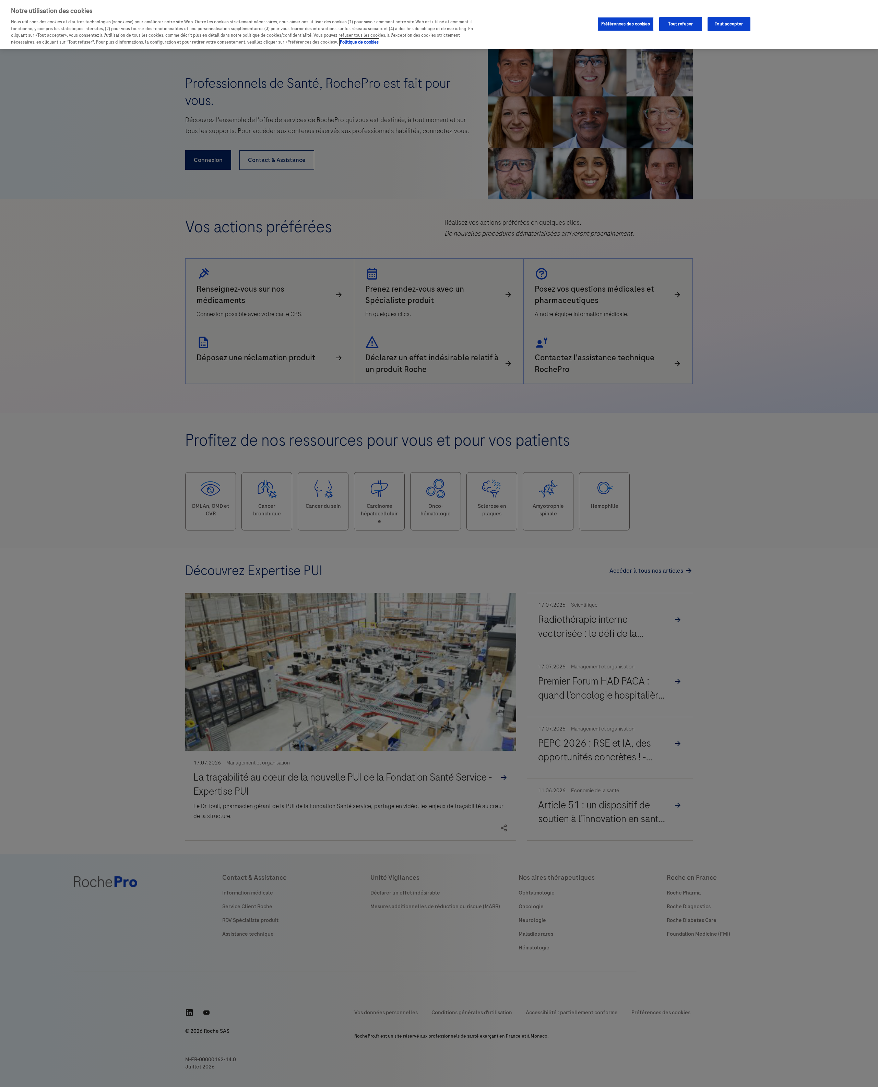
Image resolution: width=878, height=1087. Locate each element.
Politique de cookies (359, 42)
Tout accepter (729, 24)
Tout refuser (680, 24)
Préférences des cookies (625, 24)
